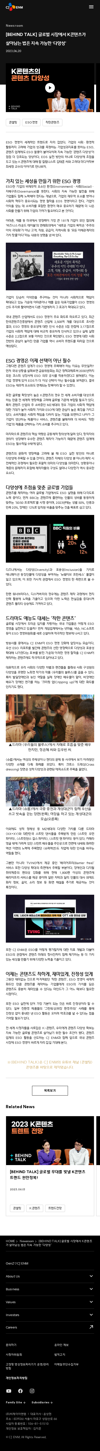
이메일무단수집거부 (66, 1364)
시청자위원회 (14, 1355)
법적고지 (59, 1355)
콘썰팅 (17, 1208)
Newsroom (27, 1241)
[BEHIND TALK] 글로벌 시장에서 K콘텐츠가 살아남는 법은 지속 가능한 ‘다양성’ (49, 1243)
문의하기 (11, 1345)
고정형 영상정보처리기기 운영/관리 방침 (27, 1366)
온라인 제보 (61, 1345)
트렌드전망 (55, 1208)
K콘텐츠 (34, 1208)
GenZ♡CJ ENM (17, 1263)
